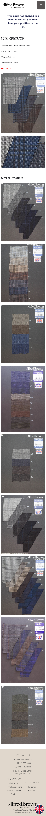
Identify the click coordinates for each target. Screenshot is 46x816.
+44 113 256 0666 (23, 763)
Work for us (14, 783)
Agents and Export (23, 767)
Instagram (32, 787)
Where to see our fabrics (14, 792)
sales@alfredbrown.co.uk (23, 759)
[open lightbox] (23, 103)
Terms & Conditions (14, 787)
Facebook (32, 790)
